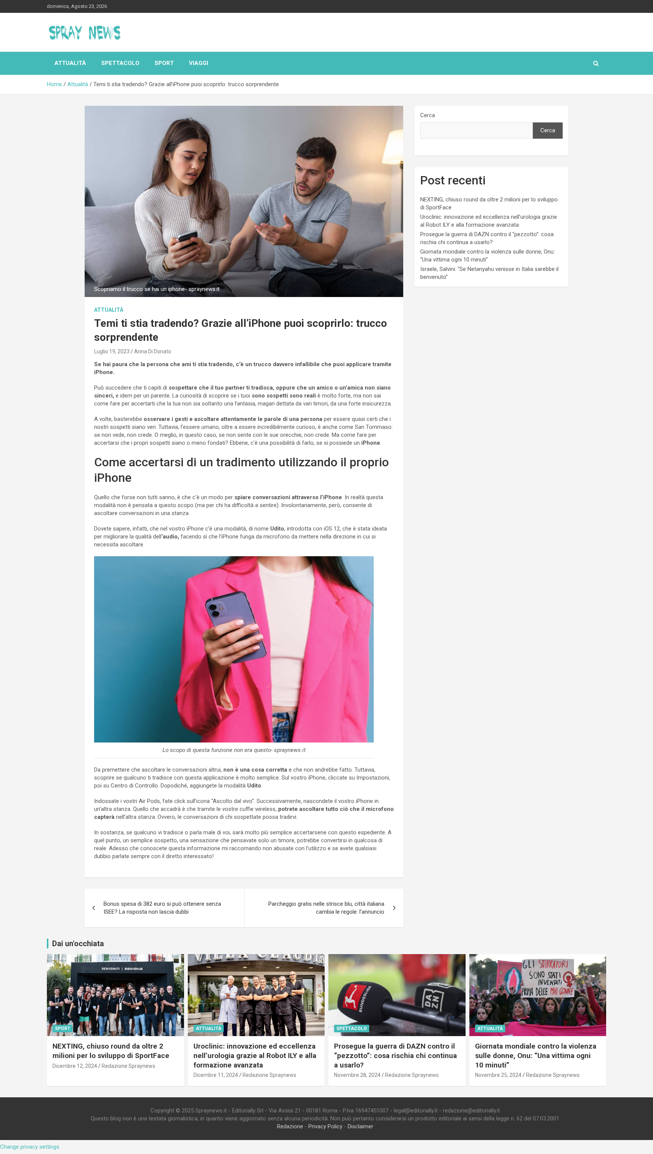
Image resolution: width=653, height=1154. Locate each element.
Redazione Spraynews (128, 1066)
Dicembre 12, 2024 (75, 1066)
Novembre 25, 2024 (498, 1075)
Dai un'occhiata (78, 943)
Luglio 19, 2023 (112, 351)
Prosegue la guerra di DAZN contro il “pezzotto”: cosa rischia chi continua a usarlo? (395, 1055)
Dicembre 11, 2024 (215, 1075)
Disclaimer (360, 1126)
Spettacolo (120, 63)
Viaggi (198, 63)
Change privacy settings (29, 1146)
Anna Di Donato (152, 351)
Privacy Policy (325, 1126)
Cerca (427, 115)
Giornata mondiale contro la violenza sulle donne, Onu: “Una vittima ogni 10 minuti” (535, 1055)
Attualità (70, 63)
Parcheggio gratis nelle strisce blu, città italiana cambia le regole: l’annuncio (326, 907)
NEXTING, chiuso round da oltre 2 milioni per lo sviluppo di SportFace (111, 1051)
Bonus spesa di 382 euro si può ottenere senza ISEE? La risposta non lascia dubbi (162, 907)
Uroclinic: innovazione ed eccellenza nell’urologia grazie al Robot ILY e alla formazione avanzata (254, 1055)
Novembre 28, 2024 (357, 1075)
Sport (164, 63)
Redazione (290, 1126)
